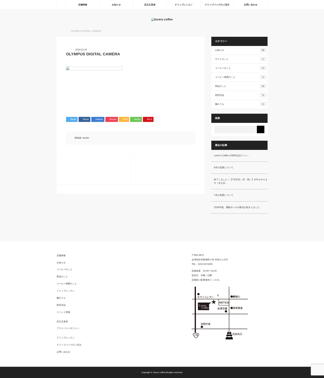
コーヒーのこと (239, 68)
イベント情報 (63, 312)
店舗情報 (82, 4)
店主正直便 (149, 4)
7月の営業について (223, 195)
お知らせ (116, 4)
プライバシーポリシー (68, 328)
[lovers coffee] (162, 19)
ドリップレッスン (184, 4)
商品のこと (239, 86)
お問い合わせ (250, 4)
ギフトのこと (239, 59)
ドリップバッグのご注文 (217, 4)
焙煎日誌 (239, 95)
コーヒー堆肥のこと (239, 77)
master (85, 138)
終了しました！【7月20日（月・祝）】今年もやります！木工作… (240, 181)
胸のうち (239, 104)
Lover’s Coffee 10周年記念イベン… (232, 155)
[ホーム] (61, 4)
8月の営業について (223, 167)
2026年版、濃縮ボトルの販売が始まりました (237, 207)
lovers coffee (159, 372)
